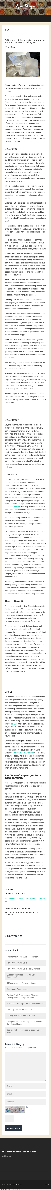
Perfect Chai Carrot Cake (17, 963)
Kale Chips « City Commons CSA (20, 1009)
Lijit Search (6, 1156)
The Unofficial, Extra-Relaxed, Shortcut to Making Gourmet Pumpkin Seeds (23, 996)
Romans (17, 507)
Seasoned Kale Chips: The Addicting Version (25, 1003)
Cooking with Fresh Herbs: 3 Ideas (21, 1015)
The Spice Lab (11, 724)
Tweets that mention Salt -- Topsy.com (23, 957)
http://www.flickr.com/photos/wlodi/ (20, 898)
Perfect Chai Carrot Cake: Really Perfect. (23, 969)
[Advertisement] (28, 410)
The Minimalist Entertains (23, 753)
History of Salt (26, 523)
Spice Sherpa (25, 6)
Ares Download (17, 1189)
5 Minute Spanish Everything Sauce (21, 983)
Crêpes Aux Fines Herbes (17, 989)
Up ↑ (47, 1185)
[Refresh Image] (27, 1107)
